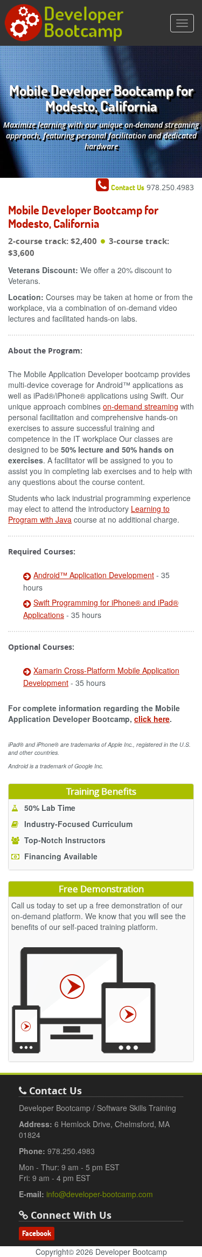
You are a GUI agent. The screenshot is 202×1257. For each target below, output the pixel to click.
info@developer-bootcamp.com (99, 1194)
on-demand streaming (140, 406)
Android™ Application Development (93, 575)
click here (152, 718)
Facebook (36, 1233)
